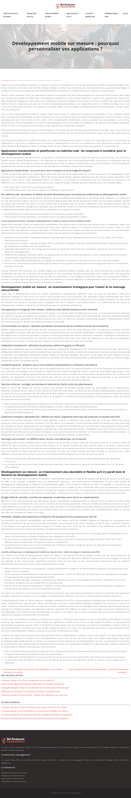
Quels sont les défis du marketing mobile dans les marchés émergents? (32, 684)
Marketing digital (32, 15)
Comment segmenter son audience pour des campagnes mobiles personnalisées (37, 714)
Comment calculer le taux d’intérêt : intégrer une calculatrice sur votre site (34, 695)
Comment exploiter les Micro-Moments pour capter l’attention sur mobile (34, 707)
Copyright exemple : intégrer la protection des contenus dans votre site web (35, 687)
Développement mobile (52, 15)
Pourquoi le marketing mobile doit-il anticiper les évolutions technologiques (35, 718)
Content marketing (90, 15)
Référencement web (111, 15)
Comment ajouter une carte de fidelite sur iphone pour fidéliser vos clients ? (35, 711)
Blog (125, 13)
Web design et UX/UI (73, 15)
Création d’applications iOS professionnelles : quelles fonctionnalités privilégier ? (97, 670)
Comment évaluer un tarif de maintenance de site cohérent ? (28, 680)
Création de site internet (10, 15)
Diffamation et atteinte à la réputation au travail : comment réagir (30, 691)
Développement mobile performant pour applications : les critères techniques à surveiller (32, 670)
